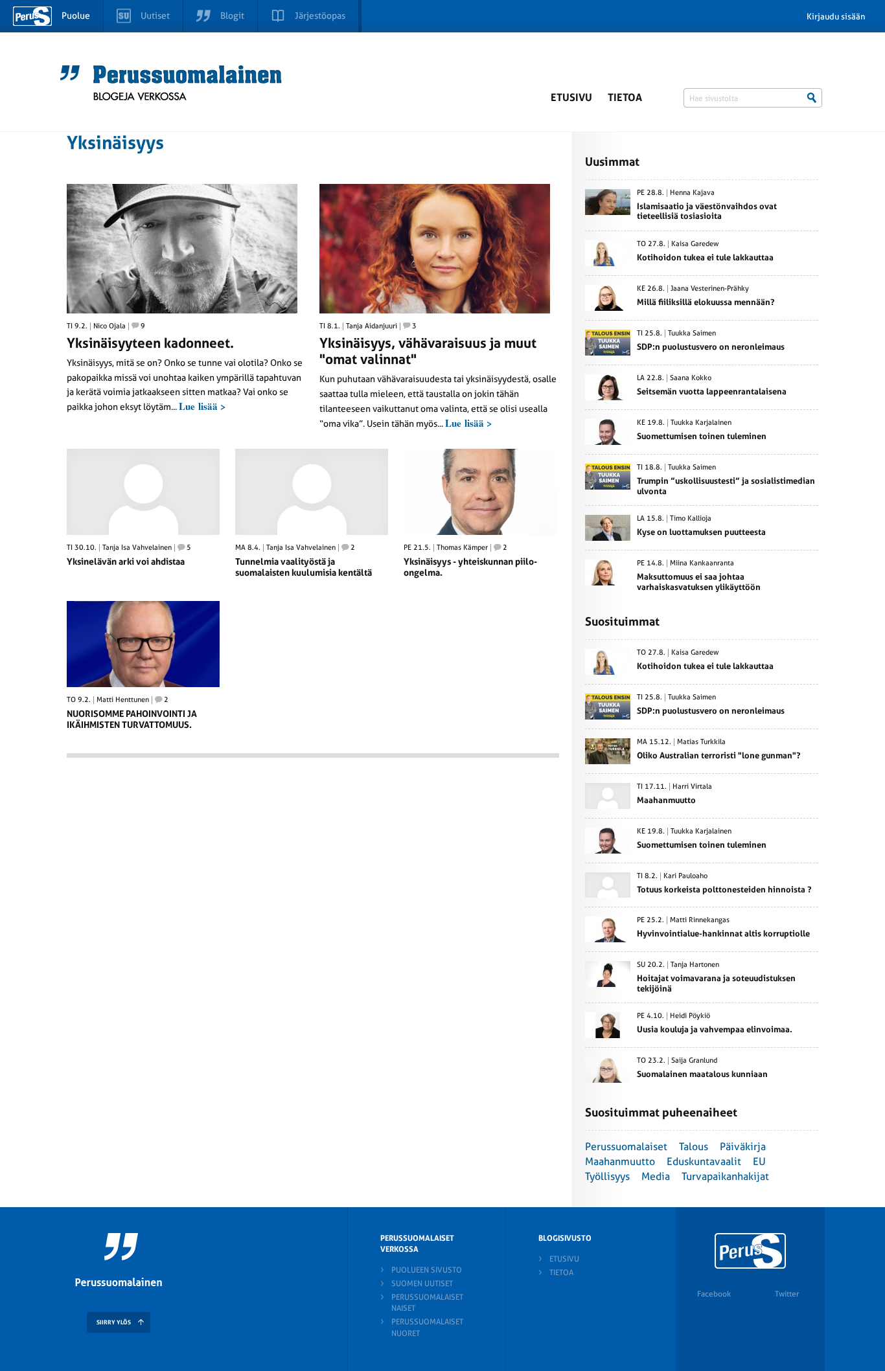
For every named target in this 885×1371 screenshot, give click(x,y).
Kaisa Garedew (695, 244)
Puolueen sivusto (426, 1270)
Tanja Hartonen (695, 965)
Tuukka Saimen (692, 333)
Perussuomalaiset (626, 1146)
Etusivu (571, 97)
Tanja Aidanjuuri (371, 326)
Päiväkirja (743, 1146)
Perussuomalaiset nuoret (427, 1327)
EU (759, 1161)
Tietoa (625, 97)
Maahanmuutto (620, 1161)
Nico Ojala (109, 326)
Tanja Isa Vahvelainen (137, 548)
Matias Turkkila (701, 742)
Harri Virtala (692, 787)
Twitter (787, 1293)
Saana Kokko (690, 378)
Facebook (714, 1293)
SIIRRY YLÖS (114, 1322)
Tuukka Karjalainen (701, 423)
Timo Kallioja (690, 519)
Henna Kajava (692, 193)
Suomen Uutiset (422, 1283)
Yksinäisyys (115, 142)
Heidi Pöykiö (690, 1016)
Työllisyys (607, 1176)
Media (655, 1176)
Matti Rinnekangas (700, 920)
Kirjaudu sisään (836, 16)
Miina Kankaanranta (702, 563)
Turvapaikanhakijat (725, 1176)
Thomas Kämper (462, 548)
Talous (693, 1146)
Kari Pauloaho (685, 876)
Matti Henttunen (123, 700)
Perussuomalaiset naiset (427, 1303)
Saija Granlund (694, 1061)
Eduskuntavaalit (704, 1161)
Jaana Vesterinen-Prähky (710, 289)
